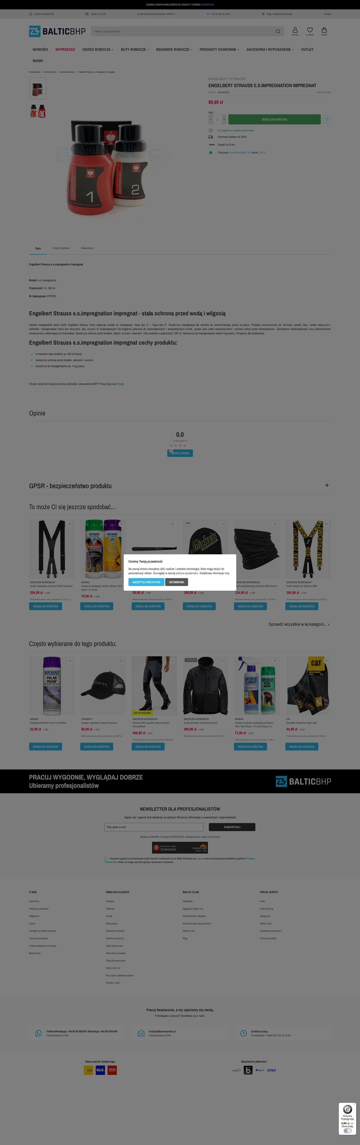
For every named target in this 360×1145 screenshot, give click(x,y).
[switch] (347, 1131)
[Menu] (354, 1105)
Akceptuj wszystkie (146, 582)
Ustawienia (176, 582)
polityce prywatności (187, 573)
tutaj (227, 573)
